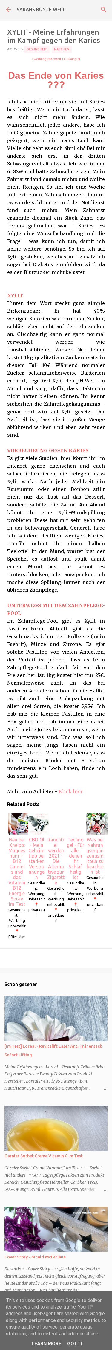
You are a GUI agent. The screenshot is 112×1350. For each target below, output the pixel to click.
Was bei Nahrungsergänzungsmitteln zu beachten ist (95, 856)
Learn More (46, 1343)
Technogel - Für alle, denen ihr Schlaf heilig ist (75, 858)
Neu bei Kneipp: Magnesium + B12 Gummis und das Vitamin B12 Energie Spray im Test (16, 872)
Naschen (61, 49)
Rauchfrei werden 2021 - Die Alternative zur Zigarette (56, 861)
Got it (75, 1343)
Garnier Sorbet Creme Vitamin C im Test (43, 1156)
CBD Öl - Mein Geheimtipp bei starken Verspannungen (36, 858)
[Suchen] (103, 9)
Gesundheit (37, 49)
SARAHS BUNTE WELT (41, 9)
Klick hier (71, 791)
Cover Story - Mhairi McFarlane (35, 1257)
